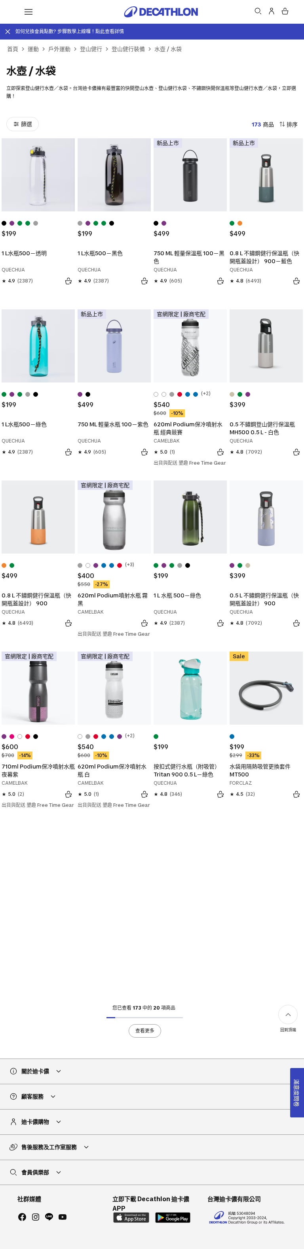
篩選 (26, 124)
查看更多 (144, 1031)
